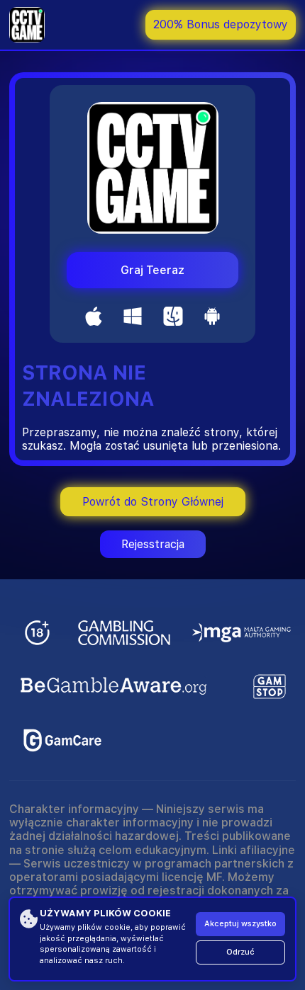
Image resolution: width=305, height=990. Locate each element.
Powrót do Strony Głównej (152, 501)
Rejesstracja (152, 544)
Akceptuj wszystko (240, 923)
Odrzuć (240, 952)
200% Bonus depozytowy (220, 24)
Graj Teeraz (152, 270)
